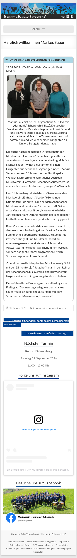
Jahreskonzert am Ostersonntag (47, 333)
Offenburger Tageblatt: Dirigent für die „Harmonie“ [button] (38, 59)
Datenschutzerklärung (20, 545)
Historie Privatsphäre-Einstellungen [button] (38, 548)
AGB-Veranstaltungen (43, 545)
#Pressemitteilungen (44, 307)
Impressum (64, 541)
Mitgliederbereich (16, 541)
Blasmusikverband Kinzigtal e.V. (41, 541)
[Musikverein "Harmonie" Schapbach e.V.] (38, 4)
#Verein (61, 307)
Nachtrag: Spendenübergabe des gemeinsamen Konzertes (36, 322)
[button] (36, 29)
